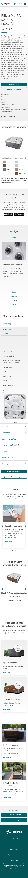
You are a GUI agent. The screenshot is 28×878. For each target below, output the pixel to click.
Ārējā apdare (6, 158)
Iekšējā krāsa (19, 158)
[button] (24, 135)
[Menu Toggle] (25, 4)
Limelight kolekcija (14, 596)
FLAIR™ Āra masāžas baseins (14, 593)
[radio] (4, 162)
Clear (25, 158)
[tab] (14, 237)
